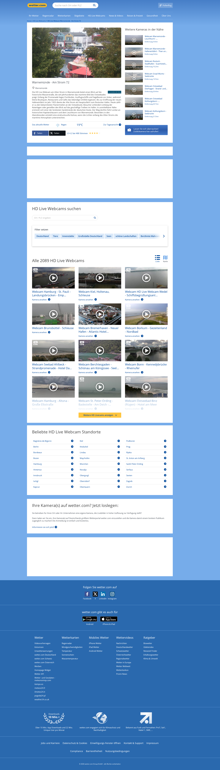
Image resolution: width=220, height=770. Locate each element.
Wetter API (39, 674)
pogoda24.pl (40, 695)
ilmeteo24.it (40, 691)
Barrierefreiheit (94, 751)
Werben (38, 666)
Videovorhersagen (42, 643)
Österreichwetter (123, 654)
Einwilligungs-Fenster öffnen (105, 743)
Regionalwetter (122, 658)
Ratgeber (149, 637)
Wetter (39, 637)
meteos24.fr (40, 688)
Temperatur (67, 651)
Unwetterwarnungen (44, 651)
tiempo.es (39, 684)
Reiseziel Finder (150, 651)
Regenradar (67, 643)
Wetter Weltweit (123, 666)
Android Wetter (95, 651)
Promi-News (121, 674)
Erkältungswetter (150, 654)
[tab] (159, 259)
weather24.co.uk (42, 699)
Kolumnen (39, 647)
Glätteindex (148, 647)
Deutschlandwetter (124, 647)
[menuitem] (34, 15)
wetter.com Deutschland (45, 654)
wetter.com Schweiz (43, 658)
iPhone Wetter (95, 643)
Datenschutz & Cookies (75, 743)
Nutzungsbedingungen (117, 751)
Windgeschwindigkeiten (72, 647)
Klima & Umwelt (150, 658)
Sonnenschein (68, 654)
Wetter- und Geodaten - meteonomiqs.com (45, 679)
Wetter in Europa (123, 662)
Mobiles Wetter (99, 637)
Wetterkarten (70, 637)
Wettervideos (124, 637)
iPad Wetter (94, 647)
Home (29, 21)
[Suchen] (94, 5)
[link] (34, 15)
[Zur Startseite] (37, 5)
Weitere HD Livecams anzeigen (98, 415)
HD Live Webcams (39, 21)
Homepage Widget (43, 670)
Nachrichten (121, 643)
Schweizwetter (122, 651)
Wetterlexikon (122, 670)
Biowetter (147, 643)
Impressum (152, 743)
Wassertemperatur (70, 658)
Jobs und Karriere (50, 743)
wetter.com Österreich (44, 662)
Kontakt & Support (133, 743)
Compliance (76, 751)
